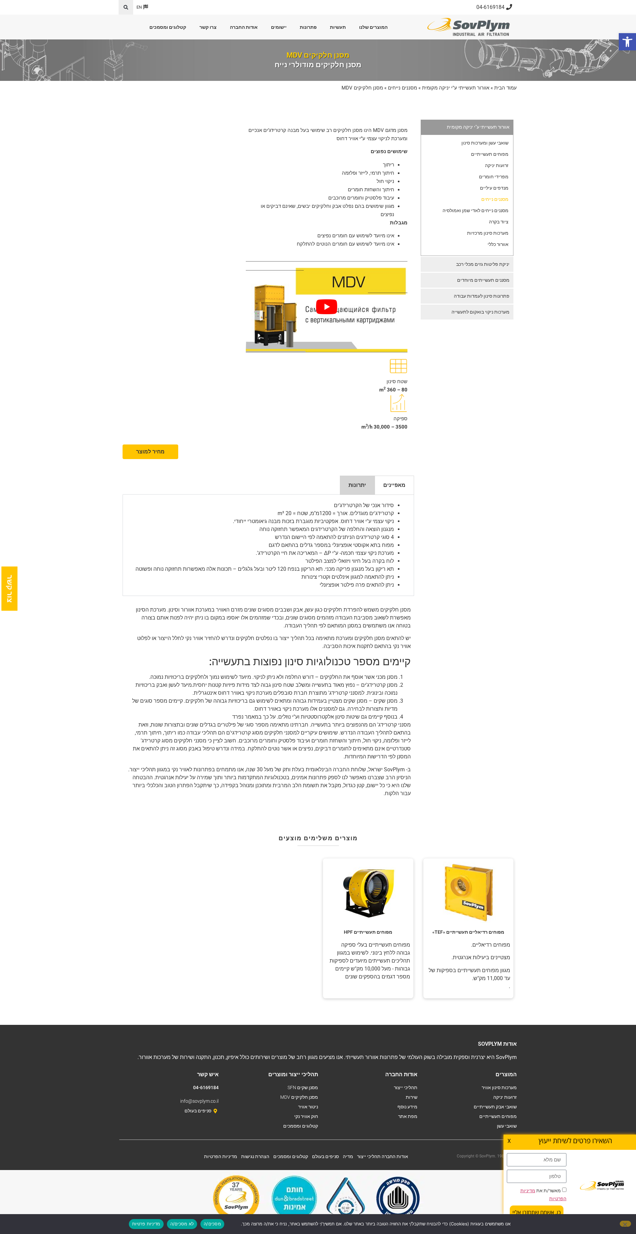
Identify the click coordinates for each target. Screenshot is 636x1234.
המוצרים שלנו (373, 27)
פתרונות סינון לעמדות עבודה (481, 296)
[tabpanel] (268, 545)
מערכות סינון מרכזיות (487, 233)
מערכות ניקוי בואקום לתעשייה (480, 312)
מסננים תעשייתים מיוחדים (483, 280)
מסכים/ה (212, 1223)
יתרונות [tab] (357, 485)
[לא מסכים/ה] (625, 1224)
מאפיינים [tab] (394, 485)
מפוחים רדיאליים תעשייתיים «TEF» (468, 932)
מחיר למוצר (150, 451)
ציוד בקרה (498, 221)
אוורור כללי (498, 244)
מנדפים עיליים (494, 188)
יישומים (279, 27)
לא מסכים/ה (182, 1223)
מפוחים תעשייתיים (489, 154)
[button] (126, 7)
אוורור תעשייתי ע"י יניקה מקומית (455, 88)
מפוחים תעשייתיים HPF (368, 932)
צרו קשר (208, 27)
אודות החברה (244, 27)
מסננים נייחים (402, 88)
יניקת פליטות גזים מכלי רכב (482, 264)
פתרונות (308, 27)
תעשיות (338, 27)
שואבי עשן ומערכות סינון (484, 143)
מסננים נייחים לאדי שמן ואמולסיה (475, 210)
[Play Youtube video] (326, 306)
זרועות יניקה (496, 165)
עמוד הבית (505, 88)
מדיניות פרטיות (146, 1223)
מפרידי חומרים (493, 176)
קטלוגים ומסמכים (167, 27)
